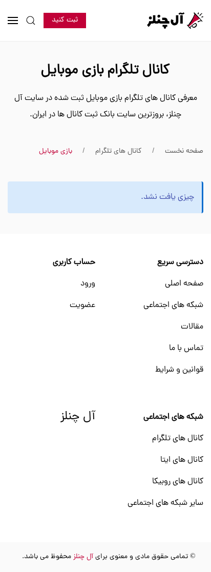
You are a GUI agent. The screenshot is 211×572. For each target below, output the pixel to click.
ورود (87, 284)
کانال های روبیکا (177, 482)
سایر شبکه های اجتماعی (165, 503)
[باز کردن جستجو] (31, 20)
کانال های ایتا (181, 460)
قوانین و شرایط (179, 370)
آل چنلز (77, 417)
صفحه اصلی (184, 284)
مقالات (192, 327)
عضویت (82, 305)
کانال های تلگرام (177, 439)
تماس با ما (186, 348)
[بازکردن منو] (13, 20)
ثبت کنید (65, 20)
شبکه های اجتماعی (173, 305)
